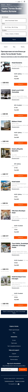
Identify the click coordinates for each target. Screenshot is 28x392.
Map (14, 46)
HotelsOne (21, 378)
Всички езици (14, 359)
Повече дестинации (14, 329)
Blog (14, 332)
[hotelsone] (6, 1)
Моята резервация (14, 356)
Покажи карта (15, 68)
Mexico (8, 4)
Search (5, 46)
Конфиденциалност (9, 381)
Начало (3, 4)
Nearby (23, 46)
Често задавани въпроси (14, 346)
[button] (14, 1)
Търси (14, 39)
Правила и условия (19, 381)
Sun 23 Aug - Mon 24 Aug (11, 27)
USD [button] (19, 1)
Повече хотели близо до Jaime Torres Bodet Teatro (14, 56)
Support (14, 353)
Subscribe (22, 369)
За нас (14, 340)
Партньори (14, 343)
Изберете (20, 84)
